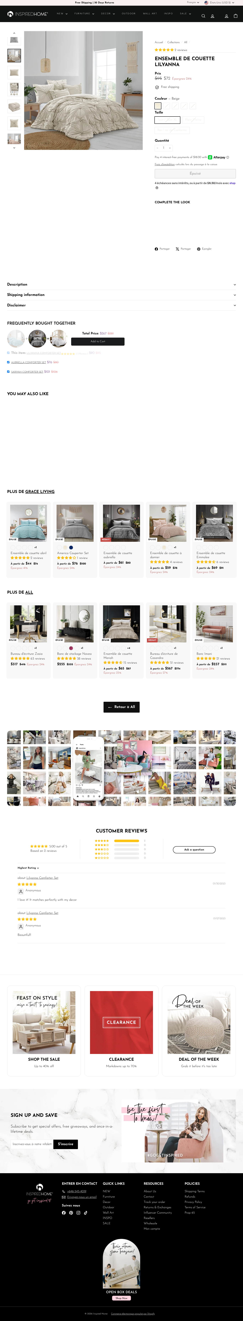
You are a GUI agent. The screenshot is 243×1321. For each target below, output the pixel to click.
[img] (27, 884)
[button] (165, 50)
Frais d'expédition (165, 164)
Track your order (154, 1202)
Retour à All (124, 707)
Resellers (149, 1218)
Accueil (159, 42)
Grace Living (39, 492)
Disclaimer (16, 305)
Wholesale (150, 1223)
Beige (158, 106)
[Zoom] (83, 90)
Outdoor (129, 14)
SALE (184, 14)
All (185, 42)
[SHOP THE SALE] (44, 1022)
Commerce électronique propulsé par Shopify (133, 1314)
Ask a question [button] (194, 849)
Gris (184, 106)
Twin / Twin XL (168, 120)
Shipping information (25, 295)
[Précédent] (14, 34)
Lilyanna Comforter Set (42, 878)
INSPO (168, 14)
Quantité (162, 141)
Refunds (190, 1196)
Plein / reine (194, 120)
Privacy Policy (193, 1202)
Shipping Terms (195, 1191)
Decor (106, 14)
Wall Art (150, 14)
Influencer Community (158, 1212)
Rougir (166, 106)
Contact (149, 1196)
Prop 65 (190, 1212)
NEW (61, 14)
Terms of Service (195, 1207)
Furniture (83, 14)
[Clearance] (121, 1022)
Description (17, 284)
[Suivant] (14, 147)
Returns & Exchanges (157, 1207)
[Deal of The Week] (199, 1022)
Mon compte (152, 1228)
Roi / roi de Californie (173, 131)
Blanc (175, 106)
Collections (174, 42)
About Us (150, 1191)
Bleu (193, 106)
